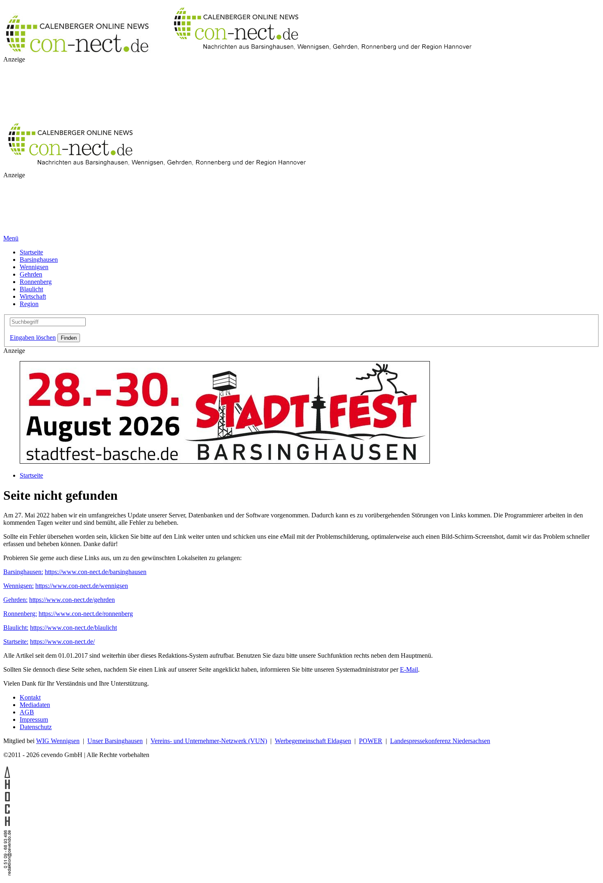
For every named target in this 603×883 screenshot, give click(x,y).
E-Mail (409, 669)
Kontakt (30, 697)
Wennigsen (34, 266)
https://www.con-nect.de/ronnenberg (86, 613)
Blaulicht (31, 289)
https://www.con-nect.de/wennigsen (81, 585)
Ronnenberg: (20, 613)
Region (29, 303)
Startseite (31, 252)
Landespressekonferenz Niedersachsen (440, 740)
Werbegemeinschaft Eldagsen (313, 740)
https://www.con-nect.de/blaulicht (73, 627)
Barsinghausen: (23, 571)
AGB (27, 712)
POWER (370, 740)
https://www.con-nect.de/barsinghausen (95, 571)
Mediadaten (35, 704)
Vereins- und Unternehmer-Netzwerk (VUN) (209, 740)
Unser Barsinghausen (115, 740)
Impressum (34, 719)
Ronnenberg (36, 281)
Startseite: (15, 641)
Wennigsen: (18, 585)
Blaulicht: (15, 627)
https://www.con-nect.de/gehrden (72, 599)
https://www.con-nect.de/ (62, 641)
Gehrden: (15, 599)
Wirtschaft (33, 296)
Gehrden (31, 274)
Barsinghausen (39, 259)
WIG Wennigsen (58, 740)
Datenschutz (36, 726)
